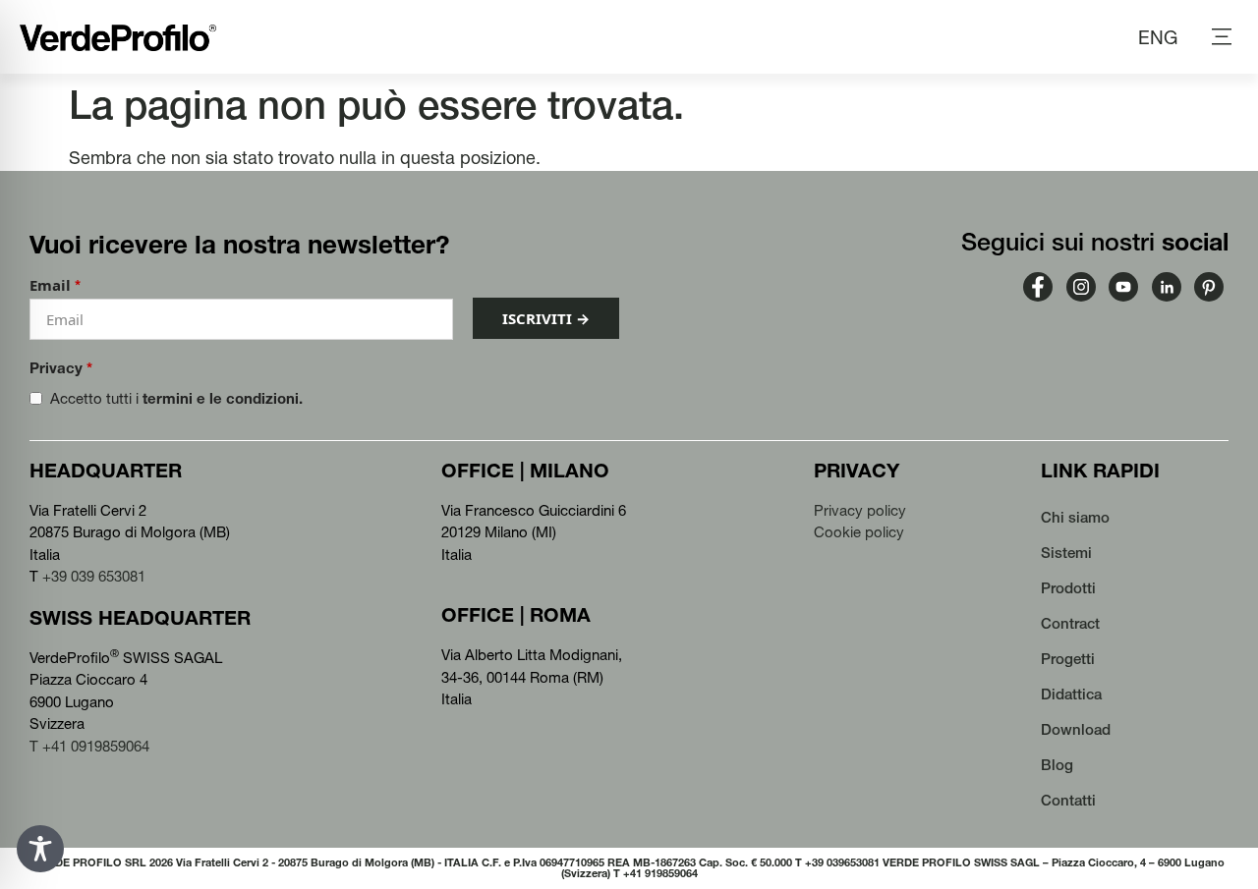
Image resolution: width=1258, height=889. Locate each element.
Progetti (1068, 658)
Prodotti (1068, 588)
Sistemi (1066, 552)
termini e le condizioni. (223, 398)
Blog (1057, 764)
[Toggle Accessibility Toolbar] (40, 848)
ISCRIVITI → (546, 318)
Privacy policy (860, 510)
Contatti (1068, 800)
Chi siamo (1075, 517)
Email (55, 285)
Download (1076, 729)
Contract (1070, 623)
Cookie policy (859, 532)
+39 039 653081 (93, 576)
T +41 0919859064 (89, 746)
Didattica (1071, 694)
